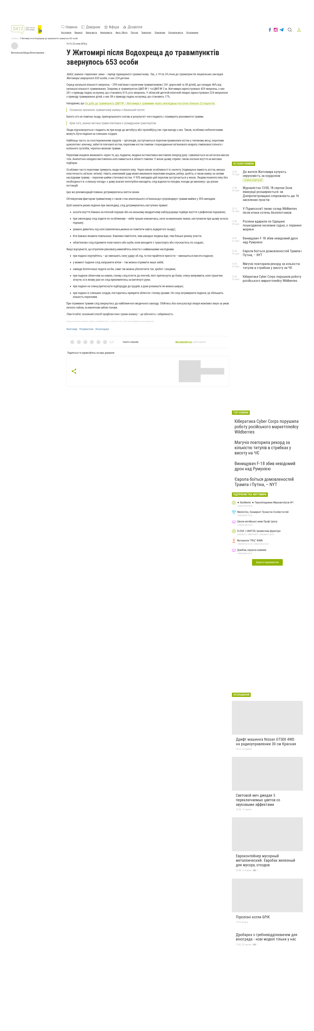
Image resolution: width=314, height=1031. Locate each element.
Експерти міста (175, 32)
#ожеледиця (102, 329)
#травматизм (86, 329)
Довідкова (160, 32)
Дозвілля (135, 27)
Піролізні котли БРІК (253, 917)
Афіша (114, 27)
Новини (71, 27)
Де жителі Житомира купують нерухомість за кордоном (264, 174)
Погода (134, 32)
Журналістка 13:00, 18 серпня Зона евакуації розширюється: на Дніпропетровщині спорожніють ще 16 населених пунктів (271, 194)
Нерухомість (106, 32)
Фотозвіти (66, 32)
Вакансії (79, 32)
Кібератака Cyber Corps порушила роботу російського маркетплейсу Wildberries (272, 278)
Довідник (93, 27)
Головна (14, 38)
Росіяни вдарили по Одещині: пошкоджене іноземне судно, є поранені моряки (272, 225)
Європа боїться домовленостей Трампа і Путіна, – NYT (264, 482)
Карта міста (91, 32)
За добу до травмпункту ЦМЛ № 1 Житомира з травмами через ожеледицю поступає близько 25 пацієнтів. (150, 103)
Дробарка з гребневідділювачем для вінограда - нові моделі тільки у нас (266, 937)
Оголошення (192, 32)
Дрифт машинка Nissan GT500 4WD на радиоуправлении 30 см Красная (266, 741)
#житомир (71, 329)
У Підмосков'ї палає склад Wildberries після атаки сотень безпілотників (270, 211)
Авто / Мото (122, 32)
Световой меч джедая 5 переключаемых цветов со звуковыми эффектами (258, 800)
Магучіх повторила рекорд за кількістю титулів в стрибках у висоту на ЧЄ (271, 266)
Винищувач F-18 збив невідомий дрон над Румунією (265, 466)
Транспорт (146, 32)
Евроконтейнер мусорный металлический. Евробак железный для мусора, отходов (265, 860)
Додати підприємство (267, 562)
